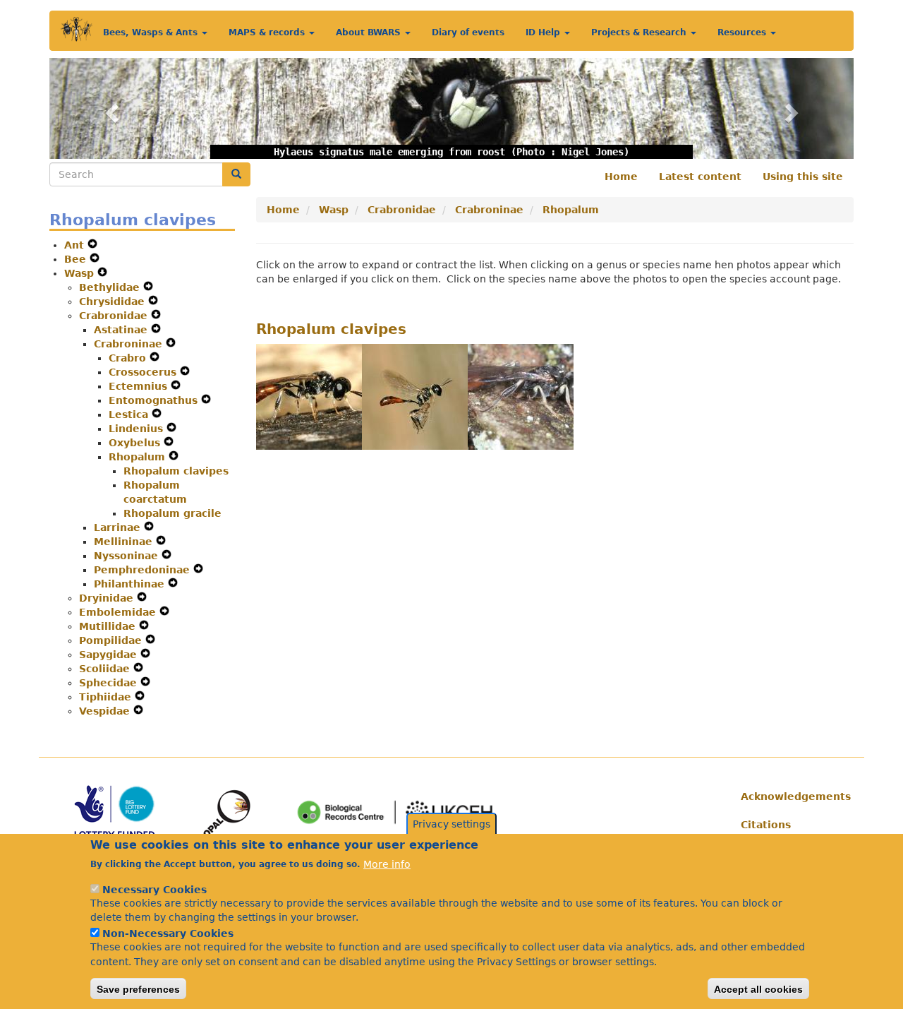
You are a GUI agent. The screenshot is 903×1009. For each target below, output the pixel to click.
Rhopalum (139, 456)
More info (387, 863)
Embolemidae (119, 612)
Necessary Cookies (154, 889)
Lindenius (137, 428)
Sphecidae (109, 682)
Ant (75, 245)
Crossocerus (144, 372)
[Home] (76, 29)
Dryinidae (108, 598)
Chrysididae (113, 301)
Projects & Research (640, 32)
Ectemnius (140, 386)
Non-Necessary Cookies (168, 932)
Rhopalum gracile (172, 513)
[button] (109, 108)
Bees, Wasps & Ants (151, 32)
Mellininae (125, 541)
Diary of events (468, 32)
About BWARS (370, 32)
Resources (743, 32)
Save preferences (138, 988)
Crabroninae (130, 344)
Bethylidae (111, 287)
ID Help (544, 32)
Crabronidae (115, 315)
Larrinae (119, 527)
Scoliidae (106, 668)
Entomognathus (155, 400)
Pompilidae (112, 640)
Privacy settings (451, 824)
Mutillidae (109, 626)
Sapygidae (109, 654)
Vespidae (106, 711)
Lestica (130, 414)
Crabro (129, 358)
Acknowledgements (792, 796)
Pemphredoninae (143, 569)
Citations (766, 824)
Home (621, 176)
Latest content (700, 176)
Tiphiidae (107, 697)
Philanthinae (131, 584)
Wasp (80, 273)
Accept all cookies (758, 988)
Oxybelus (136, 442)
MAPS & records (268, 32)
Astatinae (122, 329)
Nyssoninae (128, 555)
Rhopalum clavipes (176, 471)
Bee (77, 259)
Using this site (803, 176)
